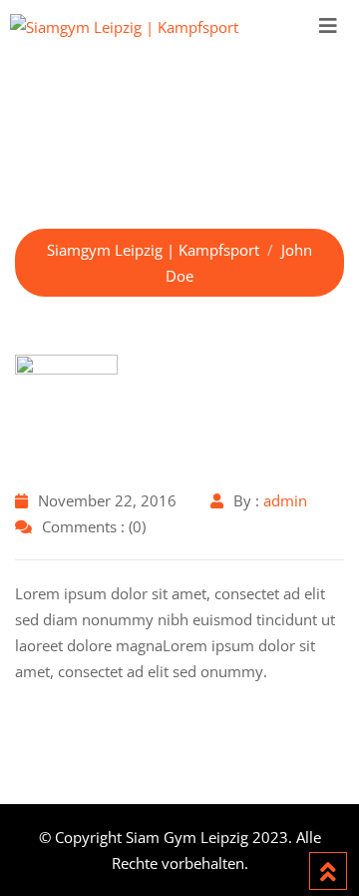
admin (285, 500)
